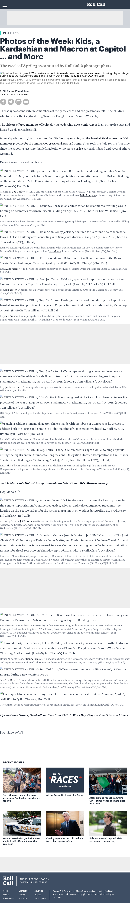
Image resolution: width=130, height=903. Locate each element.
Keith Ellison (12, 466)
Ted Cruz (10, 680)
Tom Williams (22, 91)
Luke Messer (12, 269)
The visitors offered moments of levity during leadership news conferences (48, 124)
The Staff (23, 898)
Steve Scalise (74, 148)
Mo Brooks (11, 316)
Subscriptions (40, 898)
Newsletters (8, 898)
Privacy (22, 894)
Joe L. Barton (12, 387)
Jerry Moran (54, 251)
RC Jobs (38, 894)
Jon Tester (11, 290)
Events (6, 894)
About (5, 890)
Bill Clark (7, 91)
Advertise (39, 890)
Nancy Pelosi (33, 659)
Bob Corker (18, 192)
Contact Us (24, 890)
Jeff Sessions (27, 521)
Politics (11, 33)
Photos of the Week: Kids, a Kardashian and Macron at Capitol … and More (63, 49)
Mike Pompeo (88, 195)
